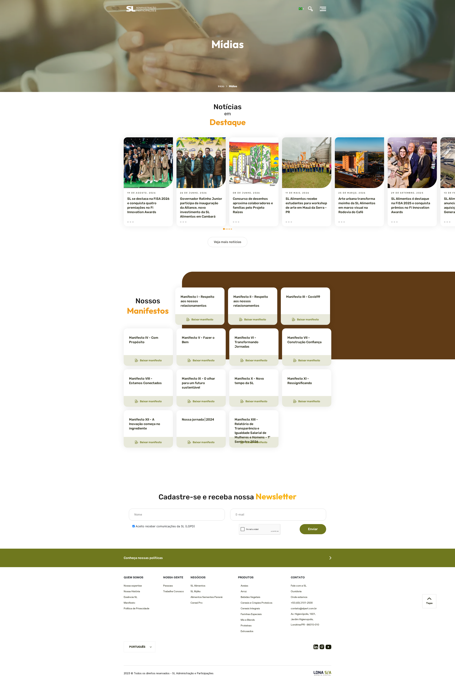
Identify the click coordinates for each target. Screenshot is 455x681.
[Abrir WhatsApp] (446, 672)
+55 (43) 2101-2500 (302, 603)
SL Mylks (195, 591)
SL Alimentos (198, 586)
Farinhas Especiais (251, 614)
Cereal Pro (196, 603)
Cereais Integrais (250, 608)
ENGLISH (135, 658)
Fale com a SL (299, 586)
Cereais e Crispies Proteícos (256, 603)
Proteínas (246, 625)
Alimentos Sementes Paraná (207, 597)
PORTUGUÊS (137, 647)
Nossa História (132, 591)
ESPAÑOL (135, 652)
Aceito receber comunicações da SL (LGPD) (165, 526)
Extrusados (247, 631)
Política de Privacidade (136, 608)
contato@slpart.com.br (304, 608)
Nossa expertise (133, 586)
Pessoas (168, 586)
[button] (224, 229)
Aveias (244, 586)
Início (221, 86)
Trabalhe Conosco (173, 591)
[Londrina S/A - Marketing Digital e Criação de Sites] (322, 673)
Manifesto (129, 603)
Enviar (313, 529)
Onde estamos (299, 597)
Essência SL (130, 597)
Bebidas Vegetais (250, 597)
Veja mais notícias (227, 242)
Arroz (244, 591)
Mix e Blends (248, 620)
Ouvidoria (296, 591)
